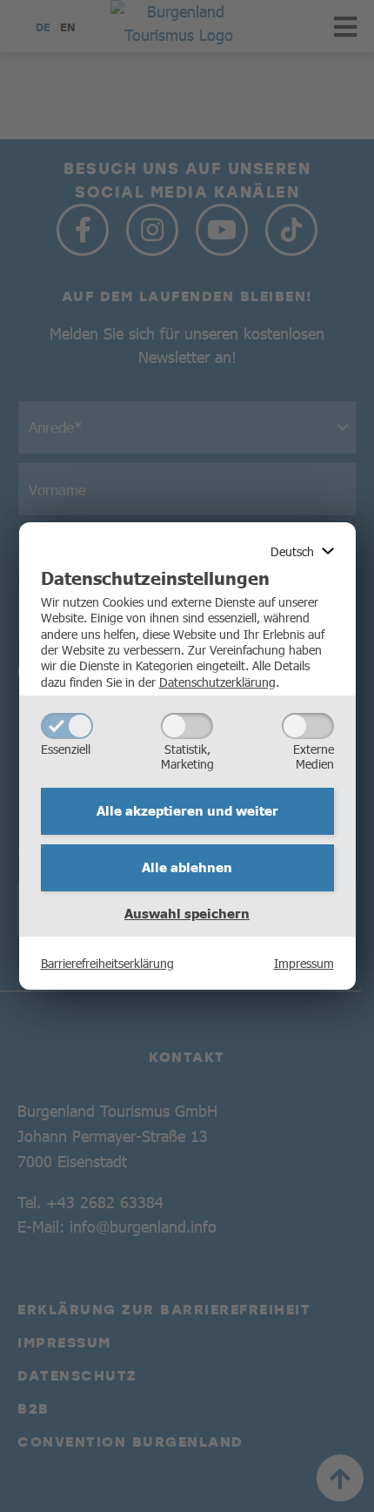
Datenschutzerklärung (217, 681)
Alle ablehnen (187, 867)
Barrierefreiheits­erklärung (107, 963)
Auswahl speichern (187, 913)
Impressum (304, 963)
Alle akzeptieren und (187, 810)
